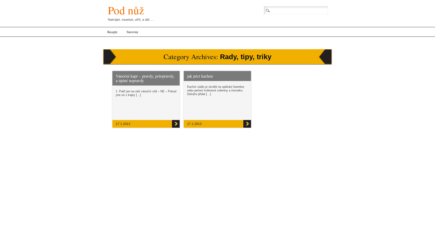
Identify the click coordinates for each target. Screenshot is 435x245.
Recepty (112, 32)
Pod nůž (126, 9)
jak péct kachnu (200, 76)
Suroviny (132, 32)
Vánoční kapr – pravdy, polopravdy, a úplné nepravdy (145, 78)
